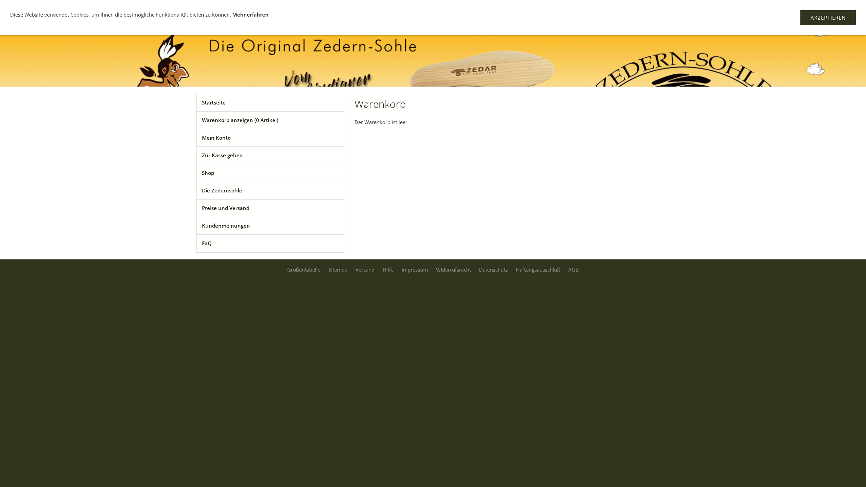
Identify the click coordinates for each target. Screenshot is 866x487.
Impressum (415, 269)
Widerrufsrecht (453, 269)
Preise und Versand (225, 208)
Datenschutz (493, 269)
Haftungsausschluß (538, 269)
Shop (208, 172)
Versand (365, 269)
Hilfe (388, 269)
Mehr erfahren (250, 14)
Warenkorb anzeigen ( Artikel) (240, 120)
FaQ (207, 243)
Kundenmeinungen (226, 225)
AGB (573, 269)
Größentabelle (303, 269)
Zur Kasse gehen (222, 155)
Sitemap (337, 269)
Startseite (214, 102)
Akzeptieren (828, 17)
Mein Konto (216, 137)
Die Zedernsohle (222, 190)
